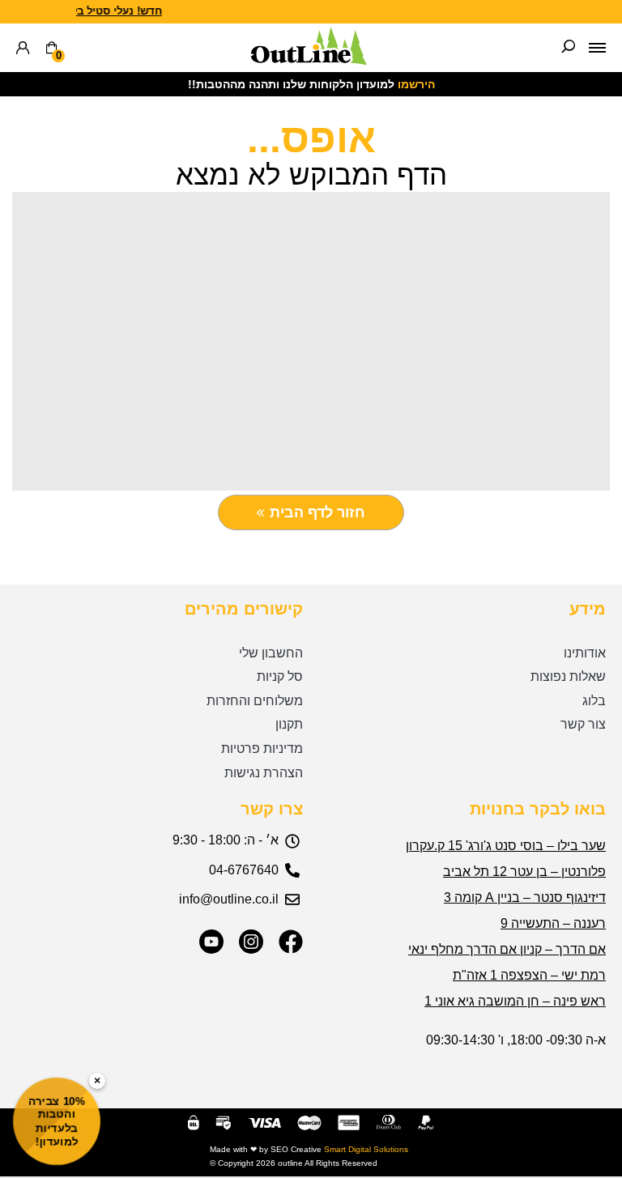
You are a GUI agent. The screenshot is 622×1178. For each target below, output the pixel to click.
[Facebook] (291, 941)
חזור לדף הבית (317, 512)
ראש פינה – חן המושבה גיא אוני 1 (515, 1001)
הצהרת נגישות (263, 773)
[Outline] (309, 60)
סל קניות (280, 676)
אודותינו (585, 653)
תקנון (289, 724)
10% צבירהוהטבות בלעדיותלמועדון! (56, 1120)
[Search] (568, 48)
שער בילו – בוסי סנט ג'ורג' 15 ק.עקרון (506, 846)
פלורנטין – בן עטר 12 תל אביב (524, 871)
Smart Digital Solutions (366, 1149)
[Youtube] (211, 941)
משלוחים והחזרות (255, 701)
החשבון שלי (271, 653)
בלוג (594, 701)
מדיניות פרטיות (262, 748)
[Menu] (597, 47)
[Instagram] (251, 941)
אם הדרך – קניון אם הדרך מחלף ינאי (507, 949)
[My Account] (22, 47)
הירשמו (416, 84)
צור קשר (583, 724)
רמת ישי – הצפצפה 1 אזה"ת (529, 975)
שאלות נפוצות (568, 676)
